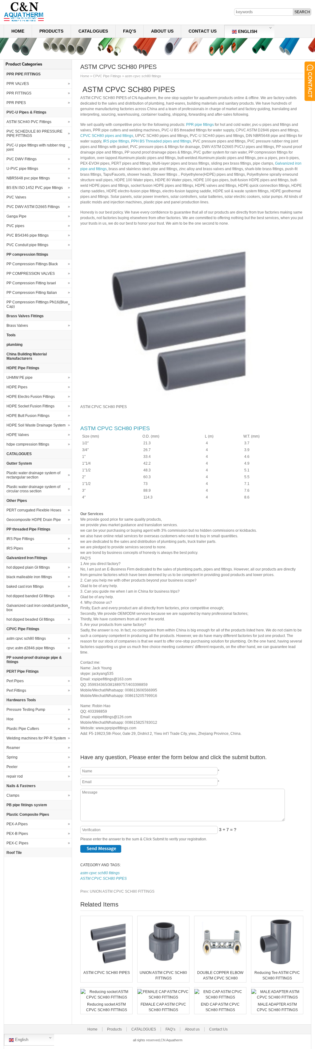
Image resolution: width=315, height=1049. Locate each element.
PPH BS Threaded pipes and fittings (161, 141)
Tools (11, 335)
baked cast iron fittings (25, 586)
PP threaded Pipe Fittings (28, 529)
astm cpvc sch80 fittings (143, 76)
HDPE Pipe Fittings (22, 368)
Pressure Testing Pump (25, 709)
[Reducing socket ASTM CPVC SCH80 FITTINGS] (106, 997)
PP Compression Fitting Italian (31, 292)
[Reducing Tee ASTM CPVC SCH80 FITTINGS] (277, 965)
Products (51, 31)
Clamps (12, 795)
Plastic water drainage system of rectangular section (33, 475)
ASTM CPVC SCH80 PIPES (115, 428)
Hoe (10, 719)
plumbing (14, 344)
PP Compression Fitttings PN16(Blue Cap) (37, 304)
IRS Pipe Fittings (20, 539)
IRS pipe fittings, (117, 141)
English (247, 31)
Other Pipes (16, 500)
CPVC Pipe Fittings (107, 76)
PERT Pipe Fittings (22, 671)
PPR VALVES (17, 84)
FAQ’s (129, 31)
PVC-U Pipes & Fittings (26, 112)
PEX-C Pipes (17, 843)
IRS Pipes (14, 548)
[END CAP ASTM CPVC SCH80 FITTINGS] (220, 997)
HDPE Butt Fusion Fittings (28, 416)
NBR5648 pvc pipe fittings (28, 178)
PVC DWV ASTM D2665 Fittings (33, 207)
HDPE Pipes (16, 387)
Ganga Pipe (16, 216)
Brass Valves (17, 325)
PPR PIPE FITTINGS (23, 74)
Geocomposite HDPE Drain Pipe (33, 520)
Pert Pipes (15, 681)
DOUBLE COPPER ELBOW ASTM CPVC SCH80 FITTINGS (220, 978)
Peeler (12, 767)
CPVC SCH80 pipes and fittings (106, 136)
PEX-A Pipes (17, 824)
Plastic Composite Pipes (27, 814)
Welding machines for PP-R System (36, 738)
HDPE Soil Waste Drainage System (36, 425)
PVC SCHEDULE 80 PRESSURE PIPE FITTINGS (34, 133)
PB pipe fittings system (26, 805)
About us (162, 31)
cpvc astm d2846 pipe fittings (30, 648)
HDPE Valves (17, 435)
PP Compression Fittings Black (32, 264)
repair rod (14, 776)
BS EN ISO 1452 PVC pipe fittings (34, 188)
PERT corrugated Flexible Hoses (33, 510)
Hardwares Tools (21, 700)
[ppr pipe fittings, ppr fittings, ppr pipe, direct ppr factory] (24, 21)
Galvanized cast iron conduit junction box (37, 607)
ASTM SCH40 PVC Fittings (28, 122)
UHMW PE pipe (19, 377)
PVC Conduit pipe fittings (27, 245)
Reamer (13, 748)
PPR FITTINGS (18, 93)
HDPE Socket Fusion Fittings (30, 406)
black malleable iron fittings (29, 577)
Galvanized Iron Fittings (26, 558)
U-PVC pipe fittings (22, 168)
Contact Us (203, 31)
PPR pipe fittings (200, 124)
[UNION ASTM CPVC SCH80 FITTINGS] (163, 965)
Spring (12, 757)
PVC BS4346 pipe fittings (27, 235)
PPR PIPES (16, 103)
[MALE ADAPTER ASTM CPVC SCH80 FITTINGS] (277, 997)
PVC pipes (15, 226)
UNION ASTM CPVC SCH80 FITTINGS (117, 891)
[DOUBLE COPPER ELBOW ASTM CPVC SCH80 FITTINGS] (220, 965)
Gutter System (19, 463)
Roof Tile (14, 853)
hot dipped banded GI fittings (30, 596)
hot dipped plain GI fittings (28, 567)
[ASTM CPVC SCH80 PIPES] (106, 965)
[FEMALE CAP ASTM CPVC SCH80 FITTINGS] (163, 997)
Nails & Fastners (21, 786)
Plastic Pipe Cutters (22, 729)
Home (17, 31)
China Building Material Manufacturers (26, 356)
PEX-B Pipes (17, 833)
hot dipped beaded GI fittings (30, 619)
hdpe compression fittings (27, 444)
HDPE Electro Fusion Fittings (30, 396)
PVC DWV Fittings (21, 159)
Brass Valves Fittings (25, 316)
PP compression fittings (27, 254)
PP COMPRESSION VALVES (30, 273)
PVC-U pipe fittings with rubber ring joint (35, 147)
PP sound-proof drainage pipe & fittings (34, 659)
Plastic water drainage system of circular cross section (33, 489)
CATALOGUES (93, 31)
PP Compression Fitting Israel (31, 283)
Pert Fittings (16, 690)
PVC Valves (16, 197)
